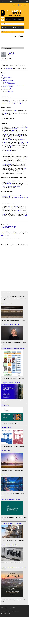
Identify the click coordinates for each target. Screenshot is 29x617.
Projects (15, 197)
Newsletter (15, 4)
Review (4, 164)
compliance (8, 164)
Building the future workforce (7, 304)
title (12, 170)
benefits (8, 97)
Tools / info (17, 27)
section (8, 135)
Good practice (8, 68)
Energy (12, 130)
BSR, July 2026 (5, 405)
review (16, 206)
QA (9, 101)
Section (16, 131)
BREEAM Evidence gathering (9, 226)
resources (10, 191)
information (24, 127)
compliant (20, 103)
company (19, 210)
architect (26, 184)
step (6, 118)
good (3, 209)
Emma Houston (11, 53)
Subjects (6, 27)
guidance (11, 118)
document (14, 128)
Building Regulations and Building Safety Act (11, 382)
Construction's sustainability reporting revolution (12, 523)
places (21, 139)
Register (21, 4)
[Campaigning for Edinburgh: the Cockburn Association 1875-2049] (12, 597)
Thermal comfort (8, 131)
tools (27, 197)
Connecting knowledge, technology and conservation (13, 348)
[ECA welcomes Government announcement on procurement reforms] (12, 560)
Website (9, 56)
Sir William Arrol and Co (6, 427)
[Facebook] (17, 36)
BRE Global (3, 232)
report (3, 101)
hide (2, 75)
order (9, 211)
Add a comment (12, 244)
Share (4, 244)
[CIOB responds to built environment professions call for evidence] (12, 514)
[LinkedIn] (21, 36)
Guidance (14, 199)
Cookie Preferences (5, 611)
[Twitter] (19, 36)
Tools (2, 191)
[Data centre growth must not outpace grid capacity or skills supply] (12, 490)
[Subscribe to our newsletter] (12, 20)
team (10, 186)
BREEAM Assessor (7, 199)
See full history (4, 60)
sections (20, 135)
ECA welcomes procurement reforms (9, 544)
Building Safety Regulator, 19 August (9, 324)
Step (2, 118)
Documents (20, 197)
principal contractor (16, 186)
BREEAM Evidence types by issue (10, 227)
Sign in (26, 4)
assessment (14, 110)
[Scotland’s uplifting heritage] (12, 443)
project (18, 169)
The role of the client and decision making (10, 499)
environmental (5, 186)
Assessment (7, 126)
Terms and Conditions (6, 613)
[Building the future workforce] (12, 317)
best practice (10, 203)
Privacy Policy (15, 611)
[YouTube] (23, 36)
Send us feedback (23, 244)
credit (6, 113)
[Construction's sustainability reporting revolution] (12, 537)
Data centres (4, 475)
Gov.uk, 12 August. (5, 450)
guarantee (15, 233)
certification (3, 235)
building (13, 103)
